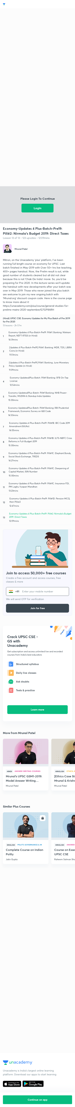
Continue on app (38, 1099)
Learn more (37, 709)
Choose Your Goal (18, 4)
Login (37, 208)
